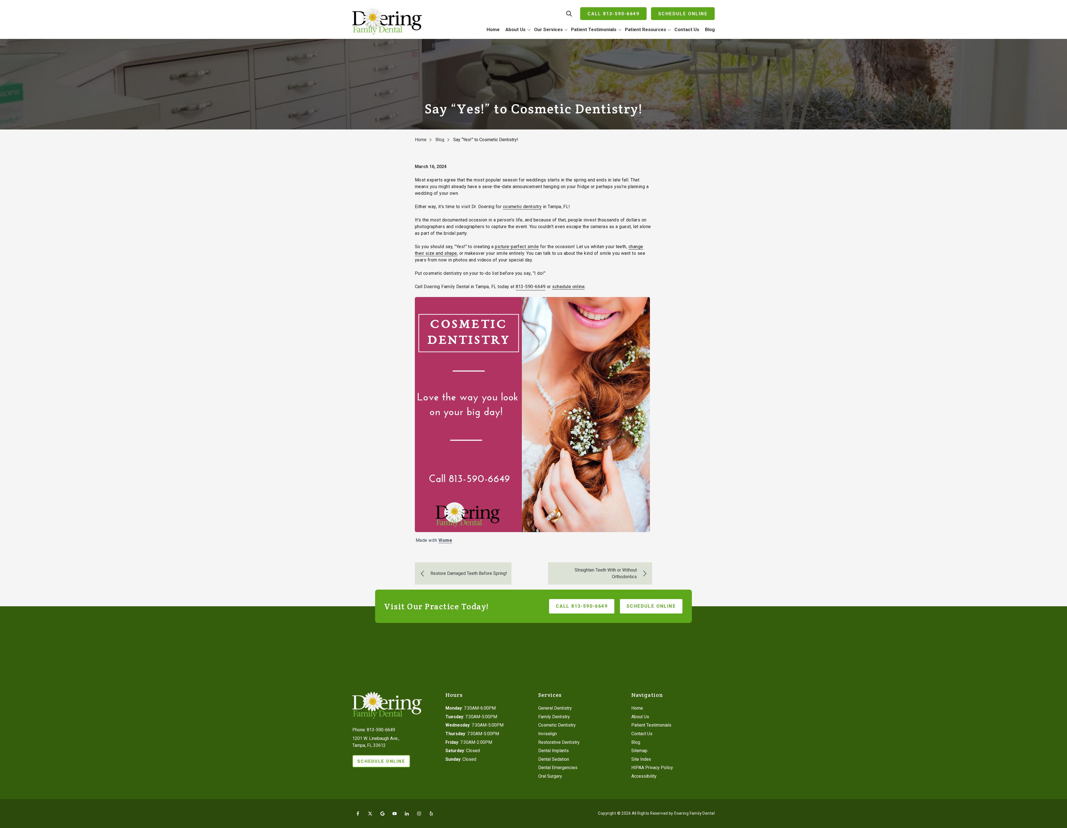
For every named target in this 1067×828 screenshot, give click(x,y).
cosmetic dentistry (522, 206)
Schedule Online (682, 13)
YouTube (394, 813)
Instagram (419, 813)
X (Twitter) (370, 813)
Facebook (357, 813)
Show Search (569, 13)
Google (382, 813)
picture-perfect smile (517, 246)
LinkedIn (406, 813)
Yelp (431, 813)
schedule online (568, 286)
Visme (445, 540)
